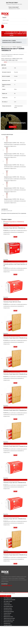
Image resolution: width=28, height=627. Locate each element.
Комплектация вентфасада (9, 611)
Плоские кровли (15, 33)
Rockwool (18, 58)
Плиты (21, 58)
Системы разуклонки (8, 604)
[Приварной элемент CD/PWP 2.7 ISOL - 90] (15, 150)
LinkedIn (9, 60)
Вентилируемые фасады (8, 606)
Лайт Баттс (8, 226)
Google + (13, 60)
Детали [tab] (5, 62)
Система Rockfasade (7, 613)
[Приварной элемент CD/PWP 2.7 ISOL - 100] (15, 139)
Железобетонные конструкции (9, 599)
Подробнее (5, 223)
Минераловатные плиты (8, 616)
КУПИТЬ (15, 236)
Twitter (6, 60)
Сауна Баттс (22, 262)
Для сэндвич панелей (11, 34)
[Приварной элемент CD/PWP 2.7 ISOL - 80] (15, 161)
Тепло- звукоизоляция (8, 597)
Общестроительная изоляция (14, 226)
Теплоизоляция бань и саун (9, 620)
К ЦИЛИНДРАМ (13, 126)
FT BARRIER (14, 58)
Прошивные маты (7, 623)
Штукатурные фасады (8, 608)
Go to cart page (3, 596)
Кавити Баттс (8, 336)
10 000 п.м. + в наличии (13, 124)
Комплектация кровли (8, 609)
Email (16, 60)
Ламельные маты (7, 614)
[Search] (2, 26)
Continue (9, 596)
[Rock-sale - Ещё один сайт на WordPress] (5, 14)
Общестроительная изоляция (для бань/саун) (13, 262)
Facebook (3, 60)
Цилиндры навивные (8, 625)
